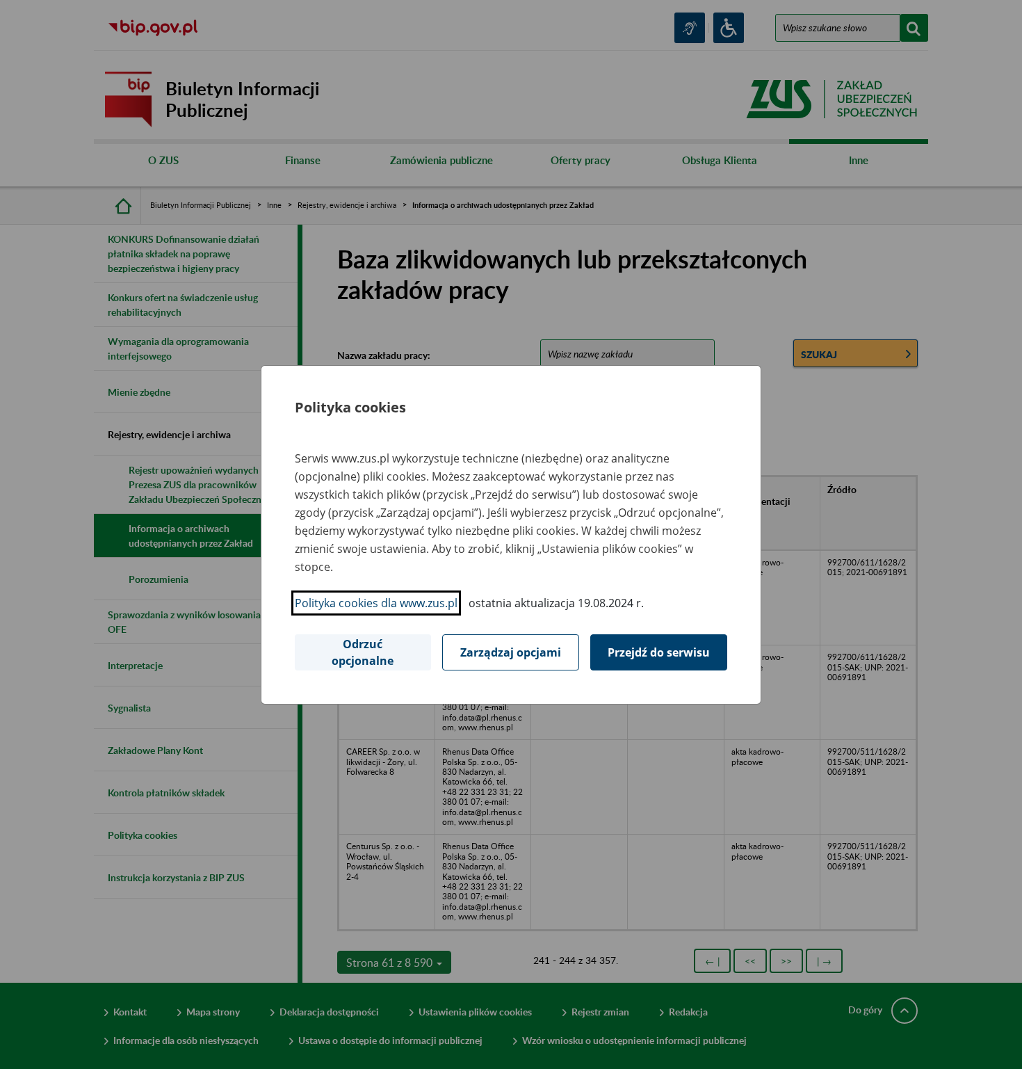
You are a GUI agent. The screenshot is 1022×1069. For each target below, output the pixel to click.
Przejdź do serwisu (659, 652)
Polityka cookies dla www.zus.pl (376, 603)
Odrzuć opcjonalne (363, 652)
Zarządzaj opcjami (510, 652)
